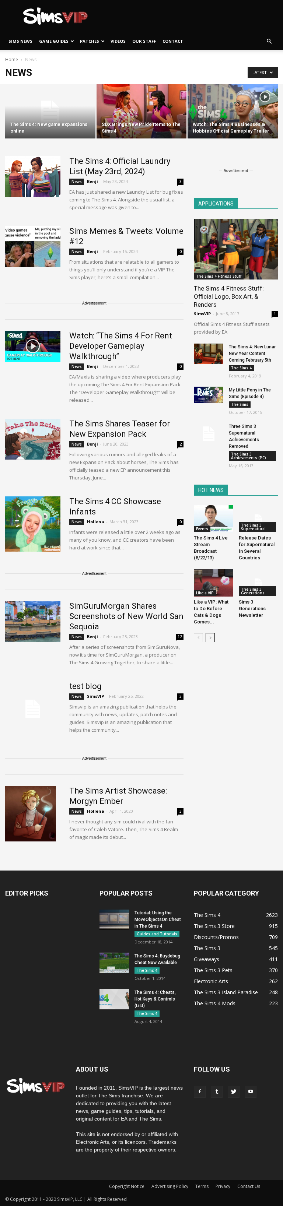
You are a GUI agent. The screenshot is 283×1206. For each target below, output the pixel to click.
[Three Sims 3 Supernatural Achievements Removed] (208, 433)
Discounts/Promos (216, 936)
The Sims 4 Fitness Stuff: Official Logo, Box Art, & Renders (229, 296)
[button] (269, 41)
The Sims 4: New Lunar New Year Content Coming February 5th (252, 353)
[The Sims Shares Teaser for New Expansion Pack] (32, 439)
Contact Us (248, 1186)
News (76, 181)
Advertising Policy (169, 1186)
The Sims (239, 404)
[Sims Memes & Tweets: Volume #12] (32, 246)
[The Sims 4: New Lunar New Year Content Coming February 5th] (208, 354)
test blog (85, 686)
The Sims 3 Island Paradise (226, 992)
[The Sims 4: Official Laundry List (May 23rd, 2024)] (32, 176)
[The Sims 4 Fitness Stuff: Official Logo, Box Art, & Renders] (236, 249)
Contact (173, 41)
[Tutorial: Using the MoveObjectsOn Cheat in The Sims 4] (114, 920)
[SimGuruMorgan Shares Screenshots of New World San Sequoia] (32, 621)
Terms (202, 1186)
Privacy (223, 1186)
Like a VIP (205, 592)
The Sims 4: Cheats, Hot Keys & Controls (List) (155, 999)
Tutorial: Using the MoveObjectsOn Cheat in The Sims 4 (157, 919)
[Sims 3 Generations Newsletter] (258, 582)
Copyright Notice (126, 1186)
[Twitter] (234, 1092)
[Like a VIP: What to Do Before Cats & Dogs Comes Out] (213, 582)
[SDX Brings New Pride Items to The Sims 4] (142, 112)
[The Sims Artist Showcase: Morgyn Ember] (30, 813)
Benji (92, 181)
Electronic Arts (211, 981)
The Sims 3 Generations (253, 591)
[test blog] (32, 708)
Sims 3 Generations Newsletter (252, 608)
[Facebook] (200, 1092)
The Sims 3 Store (214, 925)
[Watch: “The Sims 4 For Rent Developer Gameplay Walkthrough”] (32, 346)
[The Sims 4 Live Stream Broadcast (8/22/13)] (213, 518)
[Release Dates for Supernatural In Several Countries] (258, 518)
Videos (118, 41)
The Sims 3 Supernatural (253, 527)
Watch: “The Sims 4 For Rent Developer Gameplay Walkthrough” (120, 346)
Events (202, 528)
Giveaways (206, 959)
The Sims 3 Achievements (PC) (248, 455)
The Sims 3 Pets (213, 970)
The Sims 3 (207, 948)
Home (11, 59)
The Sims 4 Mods (214, 1003)
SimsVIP (95, 696)
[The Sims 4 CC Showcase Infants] (32, 524)
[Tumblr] (217, 1092)
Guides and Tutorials (157, 933)
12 (180, 636)
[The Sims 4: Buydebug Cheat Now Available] (114, 963)
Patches (89, 41)
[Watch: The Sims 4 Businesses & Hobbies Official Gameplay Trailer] (233, 112)
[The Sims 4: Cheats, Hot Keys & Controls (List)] (114, 999)
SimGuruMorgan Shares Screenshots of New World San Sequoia (126, 616)
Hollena (95, 521)
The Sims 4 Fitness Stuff (218, 276)
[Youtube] (250, 1092)
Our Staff (144, 41)
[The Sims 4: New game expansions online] (50, 112)
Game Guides (54, 41)
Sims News (20, 41)
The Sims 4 (241, 367)
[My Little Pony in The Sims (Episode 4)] (208, 395)
